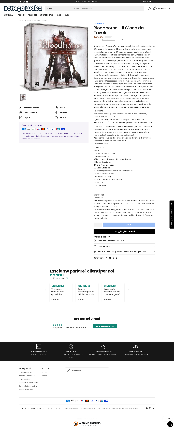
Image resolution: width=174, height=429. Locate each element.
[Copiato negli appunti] (116, 258)
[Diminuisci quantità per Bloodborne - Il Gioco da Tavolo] (95, 225)
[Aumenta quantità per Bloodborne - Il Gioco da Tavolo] (100, 225)
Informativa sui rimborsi (28, 382)
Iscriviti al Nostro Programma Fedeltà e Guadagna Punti (122, 252)
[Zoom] (84, 26)
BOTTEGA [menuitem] (8, 15)
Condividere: (99, 258)
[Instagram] (23, 1)
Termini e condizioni (27, 376)
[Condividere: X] (110, 258)
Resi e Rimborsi (104, 246)
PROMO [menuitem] (21, 15)
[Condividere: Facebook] (106, 258)
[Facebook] (20, 1)
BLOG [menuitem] (58, 15)
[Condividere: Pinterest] (113, 258)
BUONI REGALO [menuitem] (46, 15)
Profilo (44, 376)
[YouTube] (27, 1)
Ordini (44, 372)
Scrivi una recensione (105, 326)
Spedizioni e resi (25, 372)
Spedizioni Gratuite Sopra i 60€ (111, 241)
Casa (21, 20)
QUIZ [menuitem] (67, 15)
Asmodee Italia (99, 24)
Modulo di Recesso (26, 389)
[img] (88, 275)
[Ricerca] (141, 8)
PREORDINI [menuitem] (32, 15)
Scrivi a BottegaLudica (28, 386)
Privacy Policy (24, 379)
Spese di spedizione (108, 40)
